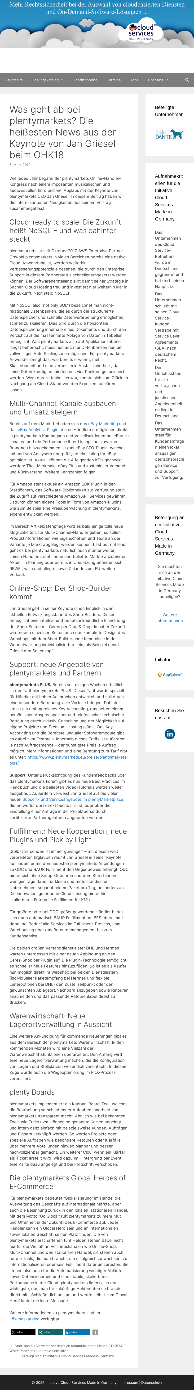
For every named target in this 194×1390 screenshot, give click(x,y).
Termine (114, 80)
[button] (23, 1332)
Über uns (155, 80)
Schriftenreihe (85, 80)
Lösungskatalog (45, 80)
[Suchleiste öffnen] (187, 80)
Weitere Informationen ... (170, 620)
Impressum (128, 1382)
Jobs (134, 80)
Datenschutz (151, 1382)
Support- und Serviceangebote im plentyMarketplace (72, 799)
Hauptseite (14, 80)
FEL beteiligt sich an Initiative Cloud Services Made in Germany (64, 1356)
